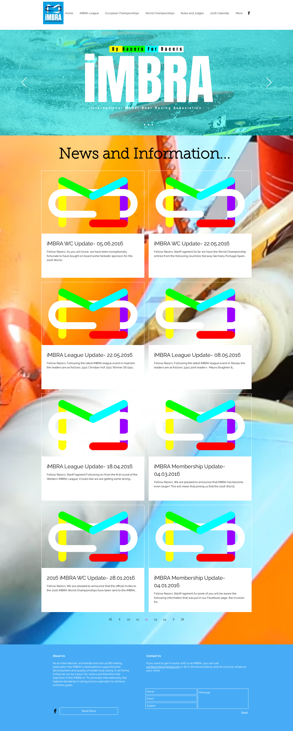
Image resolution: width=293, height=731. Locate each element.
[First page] (110, 619)
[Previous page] (119, 619)
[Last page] (182, 619)
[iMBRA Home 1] (140, 124)
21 (137, 619)
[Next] (269, 82)
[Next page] (173, 619)
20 (128, 619)
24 (164, 619)
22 (146, 619)
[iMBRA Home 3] (148, 124)
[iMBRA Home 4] (152, 124)
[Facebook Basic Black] (249, 13)
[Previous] (24, 82)
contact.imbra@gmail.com (163, 666)
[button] (89, 13)
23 (155, 619)
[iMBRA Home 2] (144, 124)
